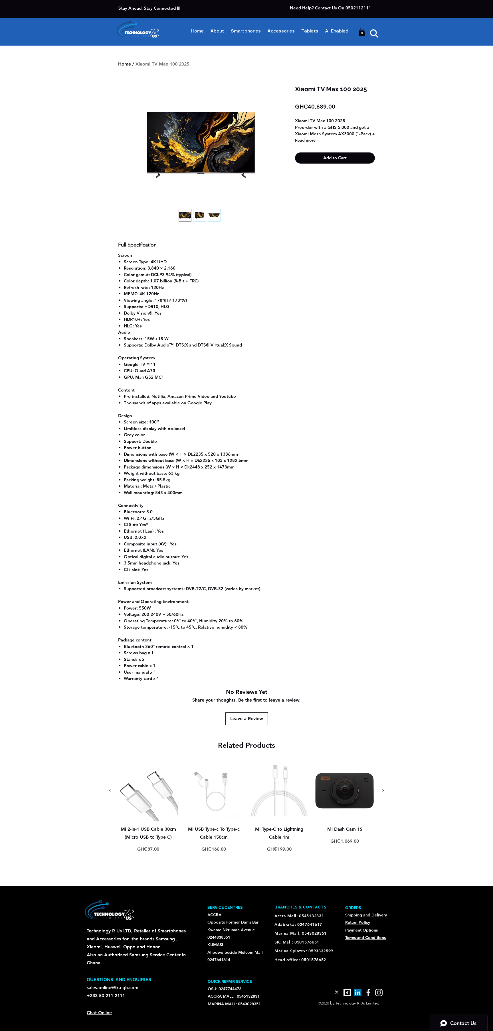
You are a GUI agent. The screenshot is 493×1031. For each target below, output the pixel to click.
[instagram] (379, 992)
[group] (246, 818)
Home (124, 64)
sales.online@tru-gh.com (112, 987)
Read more (305, 140)
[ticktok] (347, 992)
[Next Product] (382, 790)
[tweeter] (336, 992)
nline (107, 1012)
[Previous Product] (110, 790)
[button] (361, 32)
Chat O (94, 1012)
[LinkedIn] (357, 992)
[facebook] (368, 992)
